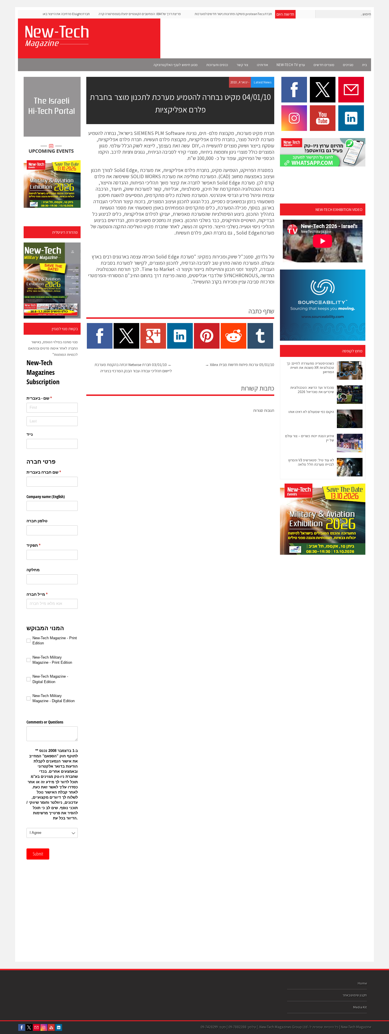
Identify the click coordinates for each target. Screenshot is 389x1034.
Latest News (262, 82)
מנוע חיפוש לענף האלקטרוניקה (175, 64)
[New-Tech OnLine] (56, 44)
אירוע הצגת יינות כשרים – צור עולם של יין (309, 438)
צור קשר (242, 64)
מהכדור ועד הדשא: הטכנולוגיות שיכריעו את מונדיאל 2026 (312, 389)
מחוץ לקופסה (352, 350)
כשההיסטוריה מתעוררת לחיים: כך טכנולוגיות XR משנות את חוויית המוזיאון (310, 367)
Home (362, 983)
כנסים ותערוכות (217, 64)
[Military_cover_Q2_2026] (52, 280)
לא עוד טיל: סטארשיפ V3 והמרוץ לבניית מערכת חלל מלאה (311, 462)
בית (364, 64)
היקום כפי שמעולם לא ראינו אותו (311, 411)
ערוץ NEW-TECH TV (291, 64)
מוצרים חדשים (324, 64)
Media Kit (360, 1007)
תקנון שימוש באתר (355, 995)
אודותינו (262, 64)
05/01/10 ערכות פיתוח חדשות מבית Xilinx (239, 364)
